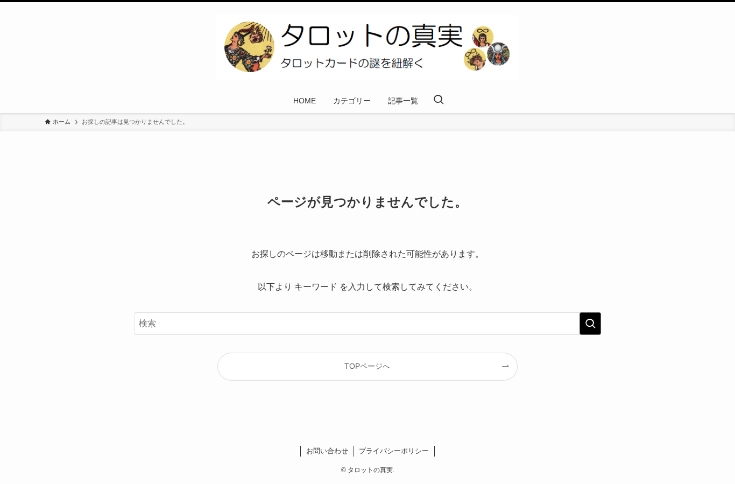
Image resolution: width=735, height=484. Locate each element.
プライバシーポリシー (394, 451)
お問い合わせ (327, 451)
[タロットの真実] (367, 47)
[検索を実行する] (590, 323)
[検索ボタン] (438, 100)
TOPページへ (367, 366)
